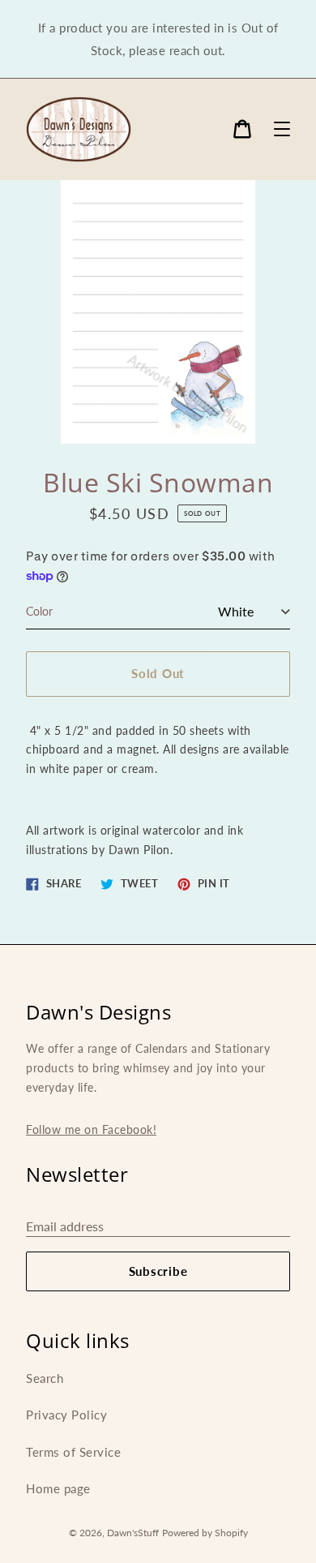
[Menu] (282, 129)
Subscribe (158, 1271)
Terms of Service (73, 1452)
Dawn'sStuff (133, 1533)
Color (39, 611)
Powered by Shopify (205, 1533)
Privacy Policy (66, 1414)
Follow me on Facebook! (91, 1129)
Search (44, 1378)
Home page (58, 1488)
